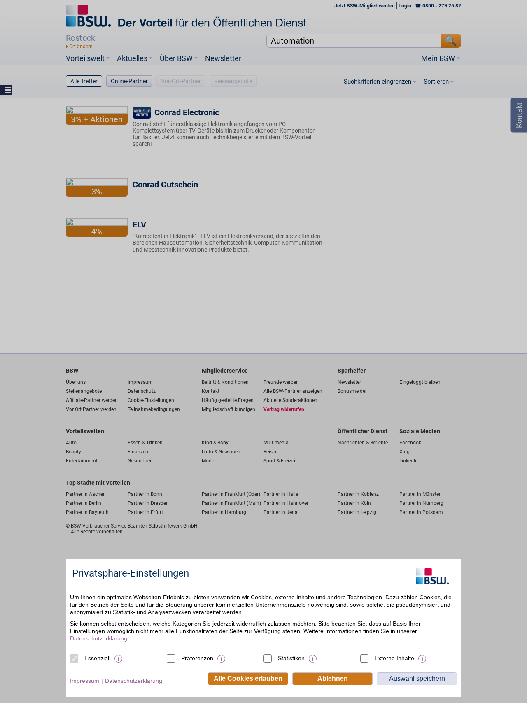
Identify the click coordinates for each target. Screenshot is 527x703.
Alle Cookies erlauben (248, 678)
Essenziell (97, 658)
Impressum (84, 680)
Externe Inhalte (394, 658)
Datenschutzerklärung (98, 638)
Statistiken (291, 658)
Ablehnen (332, 678)
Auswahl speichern (417, 678)
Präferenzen (197, 658)
